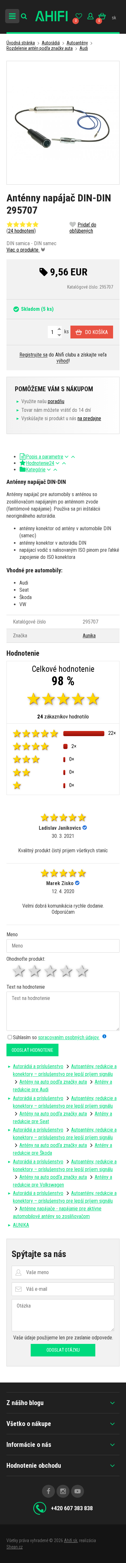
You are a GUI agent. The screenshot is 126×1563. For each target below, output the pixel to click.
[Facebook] (48, 1491)
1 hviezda (19, 971)
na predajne (89, 418)
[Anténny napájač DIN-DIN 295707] (63, 123)
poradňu (56, 401)
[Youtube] (77, 1491)
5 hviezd (82, 971)
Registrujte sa (33, 355)
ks (66, 331)
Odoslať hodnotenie (32, 1050)
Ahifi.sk (70, 1540)
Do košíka (96, 332)
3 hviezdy (51, 971)
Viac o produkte (23, 250)
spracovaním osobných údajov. (69, 1037)
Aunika (89, 636)
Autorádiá (51, 42)
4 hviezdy (67, 971)
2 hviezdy (35, 971)
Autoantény (77, 42)
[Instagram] (63, 1491)
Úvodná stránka (20, 42)
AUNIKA (21, 1225)
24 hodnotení (21, 231)
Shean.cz (14, 1546)
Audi (83, 48)
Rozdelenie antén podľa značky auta (39, 48)
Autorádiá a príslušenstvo (38, 1066)
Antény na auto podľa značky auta (53, 1082)
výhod (62, 361)
